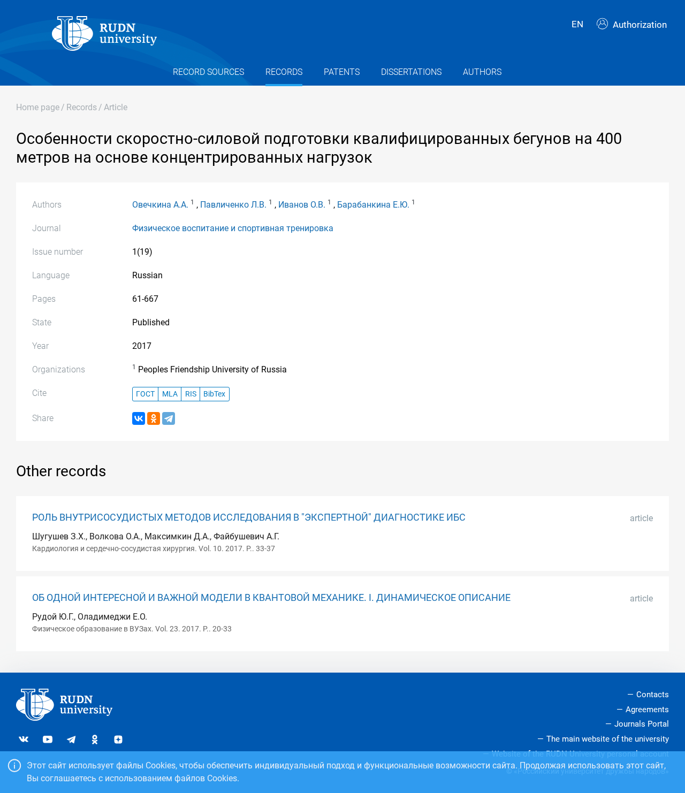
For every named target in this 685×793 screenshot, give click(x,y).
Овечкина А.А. (160, 205)
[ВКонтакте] (138, 418)
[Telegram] (168, 418)
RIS (190, 394)
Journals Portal (641, 724)
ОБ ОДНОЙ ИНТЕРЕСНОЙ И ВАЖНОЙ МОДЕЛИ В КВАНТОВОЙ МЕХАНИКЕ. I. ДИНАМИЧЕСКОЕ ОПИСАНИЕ (271, 597)
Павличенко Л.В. (233, 205)
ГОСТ (145, 394)
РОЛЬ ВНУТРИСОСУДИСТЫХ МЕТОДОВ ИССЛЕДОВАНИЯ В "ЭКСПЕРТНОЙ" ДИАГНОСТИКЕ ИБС (249, 517)
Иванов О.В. (301, 205)
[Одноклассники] (153, 418)
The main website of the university (607, 739)
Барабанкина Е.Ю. (373, 205)
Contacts (652, 694)
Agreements (647, 709)
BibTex (214, 394)
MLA (170, 394)
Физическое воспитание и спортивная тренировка (232, 228)
